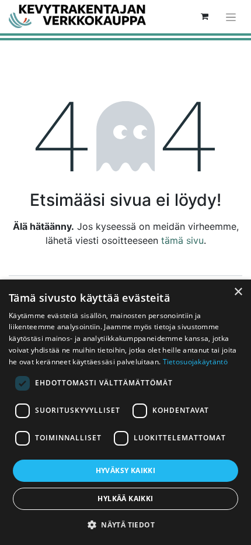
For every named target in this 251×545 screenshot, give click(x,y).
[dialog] (125, 412)
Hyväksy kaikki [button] (126, 470)
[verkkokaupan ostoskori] (204, 16)
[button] (125, 525)
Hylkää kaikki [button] (125, 498)
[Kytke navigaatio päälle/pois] (230, 17)
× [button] (237, 292)
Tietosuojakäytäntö (195, 362)
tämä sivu (182, 240)
